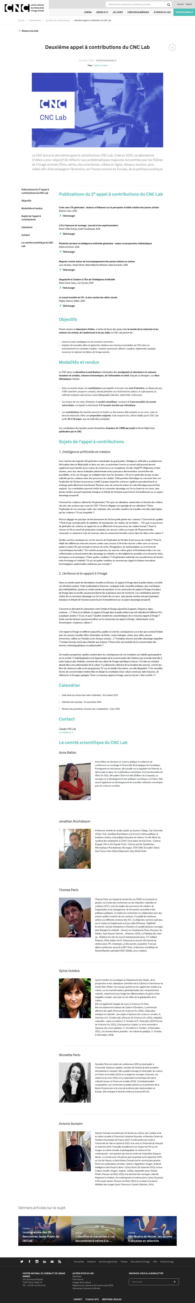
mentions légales (111, 1299)
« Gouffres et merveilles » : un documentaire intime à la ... (95, 1239)
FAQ (155, 1261)
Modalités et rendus (31, 208)
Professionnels (184, 12)
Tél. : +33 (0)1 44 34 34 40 (34, 1285)
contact (78, 1299)
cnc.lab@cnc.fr (66, 732)
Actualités (79, 1261)
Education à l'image (140, 1261)
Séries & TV (102, 12)
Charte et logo (167, 1261)
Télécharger (69, 215)
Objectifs (26, 200)
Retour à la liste (30, 30)
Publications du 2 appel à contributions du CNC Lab (35, 191)
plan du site (92, 1299)
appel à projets (100, 65)
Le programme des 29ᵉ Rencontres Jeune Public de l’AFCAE (41, 1236)
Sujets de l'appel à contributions (31, 218)
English (189, 4)
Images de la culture (82, 1282)
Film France (78, 1279)
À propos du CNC (162, 12)
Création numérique (138, 12)
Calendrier (27, 227)
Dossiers (91, 1261)
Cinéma (88, 12)
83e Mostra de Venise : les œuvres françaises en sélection (150, 1239)
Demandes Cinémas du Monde (86, 1288)
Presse (124, 1261)
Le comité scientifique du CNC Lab (37, 244)
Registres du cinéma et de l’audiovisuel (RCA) (93, 1285)
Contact (180, 4)
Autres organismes (108, 1261)
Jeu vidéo (118, 12)
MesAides (77, 1276)
